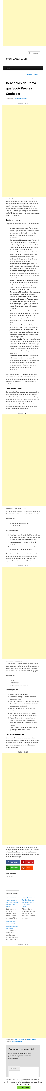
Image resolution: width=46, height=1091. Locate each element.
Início (8, 68)
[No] (43, 1084)
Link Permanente (16, 1042)
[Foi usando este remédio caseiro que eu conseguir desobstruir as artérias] (14, 908)
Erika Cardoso (31, 1040)
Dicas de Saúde (20, 1040)
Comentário (14, 1068)
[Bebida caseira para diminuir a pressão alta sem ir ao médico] (14, 930)
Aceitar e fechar (23, 1088)
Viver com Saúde (16, 59)
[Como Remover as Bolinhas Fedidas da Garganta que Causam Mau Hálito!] (30, 908)
